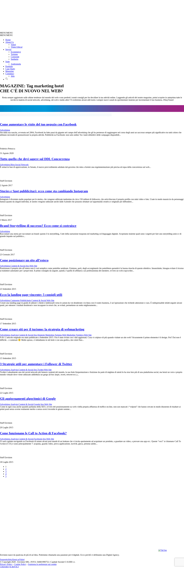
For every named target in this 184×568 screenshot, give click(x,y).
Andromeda (16, 64)
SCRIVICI (14, 567)
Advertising (5, 130)
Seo (27, 266)
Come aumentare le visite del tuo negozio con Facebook (38, 124)
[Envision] (64, 30)
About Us (9, 42)
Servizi (8, 49)
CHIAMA (4, 567)
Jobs (13, 76)
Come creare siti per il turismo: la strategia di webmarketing (42, 329)
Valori (13, 44)
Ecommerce (16, 52)
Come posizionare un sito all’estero (24, 260)
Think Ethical (16, 47)
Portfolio (9, 66)
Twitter (40, 370)
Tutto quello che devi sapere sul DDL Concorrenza (35, 159)
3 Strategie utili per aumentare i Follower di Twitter (36, 364)
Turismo (14, 54)
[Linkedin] (143, 550)
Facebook (38, 439)
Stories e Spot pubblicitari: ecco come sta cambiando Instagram (44, 191)
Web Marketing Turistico (72, 335)
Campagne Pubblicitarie (21, 300)
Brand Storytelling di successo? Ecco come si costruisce (38, 225)
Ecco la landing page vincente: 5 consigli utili (31, 294)
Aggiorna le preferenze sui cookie (42, 564)
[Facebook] (113, 550)
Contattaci (9, 74)
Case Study (10, 69)
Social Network (22, 164)
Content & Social (18, 266)
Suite (7, 61)
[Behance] (34, 550)
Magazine (9, 71)
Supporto (4, 559)
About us (15, 559)
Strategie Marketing (45, 335)
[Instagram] (84, 550)
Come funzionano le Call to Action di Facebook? (33, 433)
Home (8, 40)
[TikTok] (162, 550)
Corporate (15, 57)
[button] (6, 33)
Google (37, 404)
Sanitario (14, 59)
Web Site (33, 266)
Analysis (14, 335)
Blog (13, 164)
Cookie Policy (20, 564)
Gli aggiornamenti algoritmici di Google (28, 398)
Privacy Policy (6, 564)
